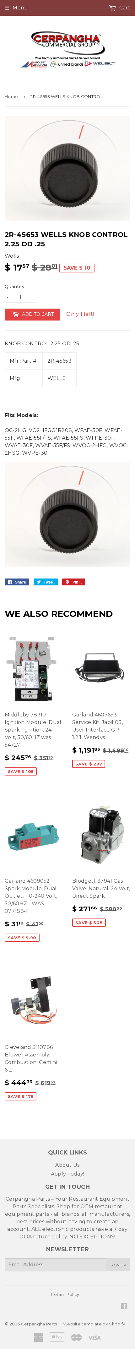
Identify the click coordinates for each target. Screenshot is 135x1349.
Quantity (15, 286)
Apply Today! (67, 1174)
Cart (124, 8)
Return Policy (65, 1294)
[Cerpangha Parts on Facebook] (124, 1306)
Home (11, 96)
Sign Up (118, 1265)
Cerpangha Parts (39, 1323)
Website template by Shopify (94, 1323)
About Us (67, 1165)
